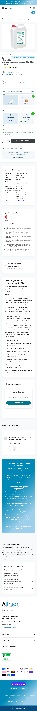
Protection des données (14, 697)
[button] (3, 8)
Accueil (5, 18)
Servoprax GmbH (7, 54)
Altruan (14, 701)
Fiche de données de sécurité (14, 269)
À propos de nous (31, 695)
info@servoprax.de (21, 200)
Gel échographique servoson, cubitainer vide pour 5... (16, 19)
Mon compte (14, 693)
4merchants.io (25, 701)
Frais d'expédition (6, 74)
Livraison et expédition (9, 695)
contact (7, 693)
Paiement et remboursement (24, 693)
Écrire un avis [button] (18, 403)
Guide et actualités (20, 695)
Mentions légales (26, 697)
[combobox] (18, 12)
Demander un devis (18, 157)
